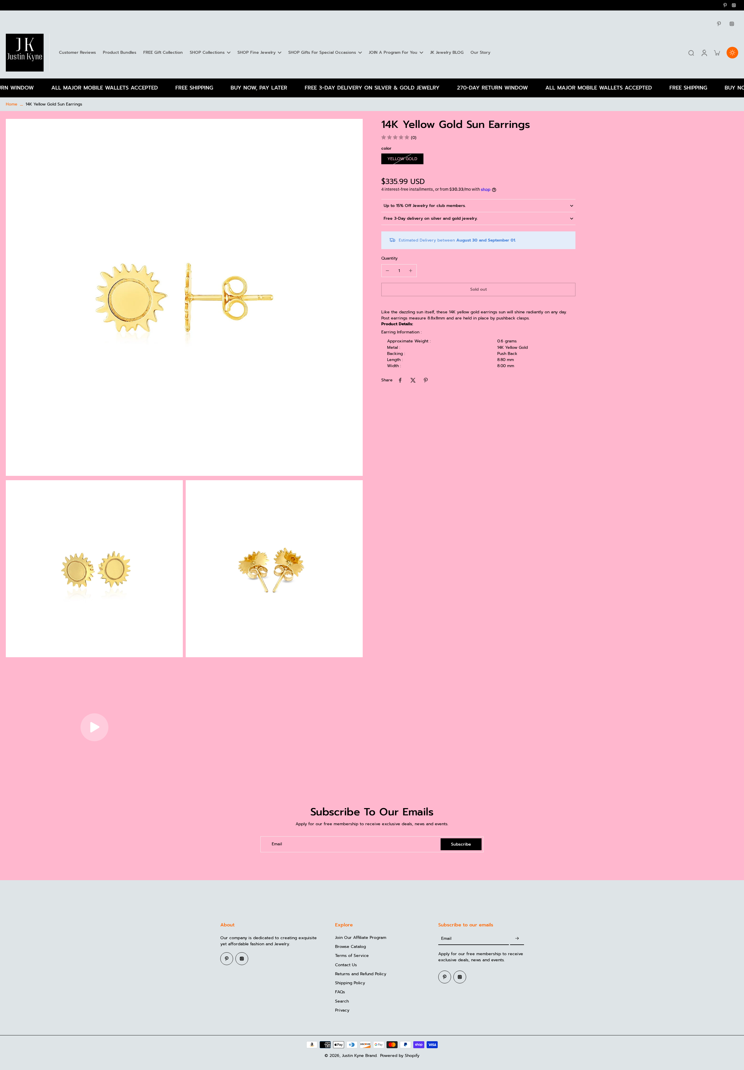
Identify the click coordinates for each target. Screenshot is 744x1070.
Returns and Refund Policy (360, 974)
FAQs (340, 992)
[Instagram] (733, 5)
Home (11, 104)
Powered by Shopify (399, 1056)
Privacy (342, 1010)
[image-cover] (94, 727)
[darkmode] (732, 52)
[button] (478, 289)
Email (277, 844)
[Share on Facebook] (400, 380)
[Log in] (704, 53)
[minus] (387, 271)
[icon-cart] (716, 52)
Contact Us (346, 965)
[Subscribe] (517, 939)
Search (342, 1001)
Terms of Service (352, 955)
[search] (691, 52)
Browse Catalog (350, 946)
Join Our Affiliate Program (360, 937)
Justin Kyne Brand (359, 1056)
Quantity (389, 259)
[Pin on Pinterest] (425, 380)
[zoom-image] (184, 297)
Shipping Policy (350, 983)
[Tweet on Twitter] (413, 380)
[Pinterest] (725, 5)
